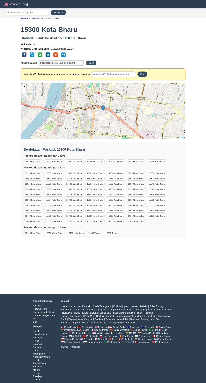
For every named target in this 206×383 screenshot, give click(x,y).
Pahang (37, 347)
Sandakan (167, 309)
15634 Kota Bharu (33, 205)
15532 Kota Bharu (74, 184)
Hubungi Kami (40, 309)
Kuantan (134, 306)
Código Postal (101, 330)
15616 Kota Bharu (33, 161)
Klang (85, 313)
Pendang (99, 319)
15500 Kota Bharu (54, 173)
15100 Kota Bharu (33, 233)
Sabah (36, 331)
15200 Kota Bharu (74, 221)
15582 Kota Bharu (95, 194)
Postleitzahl (87, 327)
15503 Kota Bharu (95, 173)
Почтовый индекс (73, 342)
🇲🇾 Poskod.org (16, 4)
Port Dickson (82, 322)
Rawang (145, 319)
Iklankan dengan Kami (44, 315)
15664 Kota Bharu (33, 210)
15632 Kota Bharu (136, 221)
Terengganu (39, 354)
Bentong (134, 319)
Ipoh (126, 306)
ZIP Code (88, 339)
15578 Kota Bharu (74, 194)
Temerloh (110, 319)
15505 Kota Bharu (136, 173)
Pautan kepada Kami (43, 312)
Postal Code (119, 327)
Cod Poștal (127, 336)
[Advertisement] (103, 269)
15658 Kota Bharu (115, 205)
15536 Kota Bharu (115, 184)
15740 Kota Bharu (74, 216)
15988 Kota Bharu (95, 216)
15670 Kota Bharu (54, 210)
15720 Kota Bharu (136, 161)
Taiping (72, 319)
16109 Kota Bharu (157, 216)
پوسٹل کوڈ (119, 333)
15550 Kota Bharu (74, 189)
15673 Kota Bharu (95, 221)
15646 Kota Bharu (74, 205)
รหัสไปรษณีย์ (103, 333)
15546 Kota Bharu (33, 189)
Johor (36, 350)
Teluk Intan (150, 316)
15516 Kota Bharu (95, 178)
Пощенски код (95, 342)
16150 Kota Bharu (76, 233)
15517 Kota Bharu (115, 178)
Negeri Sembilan (41, 357)
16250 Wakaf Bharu (54, 233)
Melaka (36, 370)
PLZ (114, 339)
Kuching (117, 306)
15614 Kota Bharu (95, 200)
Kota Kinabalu (84, 306)
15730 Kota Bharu (54, 216)
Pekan (139, 313)
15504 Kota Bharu (115, 173)
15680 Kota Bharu (136, 210)
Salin (91, 63)
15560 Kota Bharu (136, 189)
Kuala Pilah (122, 319)
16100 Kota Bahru (136, 216)
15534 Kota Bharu (95, 184)
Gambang (138, 316)
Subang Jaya (164, 316)
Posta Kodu (92, 336)
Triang (103, 322)
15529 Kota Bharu (54, 184)
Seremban (119, 309)
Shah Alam (79, 309)
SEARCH (58, 12)
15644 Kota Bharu (54, 205)
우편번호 (76, 336)
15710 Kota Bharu (33, 216)
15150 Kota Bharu (115, 161)
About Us (37, 305)
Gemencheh (123, 322)
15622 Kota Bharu (115, 200)
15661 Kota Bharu (157, 205)
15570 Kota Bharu (157, 189)
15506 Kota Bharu (157, 173)
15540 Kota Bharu (157, 184)
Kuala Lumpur (40, 334)
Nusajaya (67, 313)
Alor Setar (108, 309)
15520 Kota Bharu (157, 178)
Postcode (103, 327)
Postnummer (113, 342)
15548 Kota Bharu (54, 189)
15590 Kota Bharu (115, 194)
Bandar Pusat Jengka (71, 316)
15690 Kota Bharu (157, 210)
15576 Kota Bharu (54, 194)
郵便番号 (102, 339)
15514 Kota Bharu (74, 178)
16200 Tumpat (112, 233)
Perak (36, 341)
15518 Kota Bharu (136, 178)
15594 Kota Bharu (157, 194)
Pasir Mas (89, 316)
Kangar (130, 309)
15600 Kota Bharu (115, 221)
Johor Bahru (154, 309)
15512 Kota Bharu (54, 178)
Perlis (36, 373)
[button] (103, 108)
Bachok (100, 316)
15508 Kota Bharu (33, 178)
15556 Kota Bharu (95, 189)
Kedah (36, 360)
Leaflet (182, 137)
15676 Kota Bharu (115, 210)
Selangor (37, 337)
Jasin (133, 322)
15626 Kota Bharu (157, 200)
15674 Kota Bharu (95, 210)
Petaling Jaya (94, 309)
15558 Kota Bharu (115, 189)
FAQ (35, 318)
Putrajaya (37, 376)
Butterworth (119, 313)
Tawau (77, 313)
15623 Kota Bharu (136, 200)
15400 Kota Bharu (54, 161)
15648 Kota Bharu (95, 205)
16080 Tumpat (94, 233)
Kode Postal (70, 327)
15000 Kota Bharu (33, 221)
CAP (89, 333)
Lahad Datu (105, 313)
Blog (35, 322)
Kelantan (37, 366)
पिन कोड (132, 333)
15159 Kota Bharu (33, 173)
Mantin (94, 322)
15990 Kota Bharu (115, 216)
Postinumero (144, 336)
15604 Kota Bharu (54, 200)
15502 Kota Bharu (74, 173)
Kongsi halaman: (29, 63)
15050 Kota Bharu (74, 161)
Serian (111, 322)
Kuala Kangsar (85, 319)
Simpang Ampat (124, 316)
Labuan (36, 379)
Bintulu (130, 313)
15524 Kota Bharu (33, 184)
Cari (142, 74)
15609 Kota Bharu (74, 200)
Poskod (85, 330)
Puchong (148, 313)
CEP (154, 330)
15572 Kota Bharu (33, 194)
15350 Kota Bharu (95, 161)
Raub (63, 319)
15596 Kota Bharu (33, 200)
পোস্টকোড (129, 342)
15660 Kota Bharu (136, 205)
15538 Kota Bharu (136, 184)
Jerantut (110, 316)
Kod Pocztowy (110, 336)
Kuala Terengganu (102, 306)
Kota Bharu (66, 309)
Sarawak (37, 344)
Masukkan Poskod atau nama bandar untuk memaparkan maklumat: (57, 74)
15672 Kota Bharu (74, 210)
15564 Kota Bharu (54, 221)
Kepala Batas (67, 322)
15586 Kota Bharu (157, 161)
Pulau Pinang (40, 363)
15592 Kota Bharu (136, 194)
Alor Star (155, 319)
